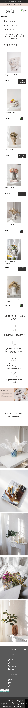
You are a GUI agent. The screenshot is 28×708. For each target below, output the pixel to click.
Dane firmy (12, 669)
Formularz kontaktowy (14, 663)
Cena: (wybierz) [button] (9, 29)
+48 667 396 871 (19, 4)
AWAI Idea (12, 686)
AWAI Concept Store (14, 679)
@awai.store (12, 683)
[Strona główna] (9, 11)
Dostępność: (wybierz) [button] (10, 25)
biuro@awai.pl (8, 4)
